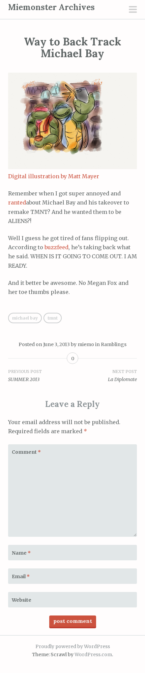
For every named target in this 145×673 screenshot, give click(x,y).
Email (21, 576)
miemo (86, 344)
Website (21, 600)
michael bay (25, 318)
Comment (26, 452)
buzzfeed (56, 247)
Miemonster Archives (51, 7)
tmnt (53, 318)
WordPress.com (93, 654)
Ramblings (113, 344)
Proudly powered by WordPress (72, 646)
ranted (17, 202)
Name (21, 553)
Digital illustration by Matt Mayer (53, 176)
